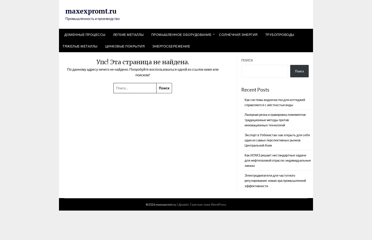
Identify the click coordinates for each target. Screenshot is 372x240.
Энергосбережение (171, 46)
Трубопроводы (279, 35)
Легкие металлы (128, 35)
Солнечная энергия (238, 35)
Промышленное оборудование (181, 35)
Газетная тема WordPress (208, 204)
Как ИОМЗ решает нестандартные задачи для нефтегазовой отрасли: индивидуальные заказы (278, 160)
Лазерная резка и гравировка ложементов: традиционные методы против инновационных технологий (275, 120)
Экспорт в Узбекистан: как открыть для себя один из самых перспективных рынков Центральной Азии (277, 140)
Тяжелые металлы (80, 46)
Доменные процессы (84, 35)
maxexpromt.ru (90, 11)
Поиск (247, 60)
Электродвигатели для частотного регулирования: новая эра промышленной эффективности (275, 180)
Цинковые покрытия (125, 46)
